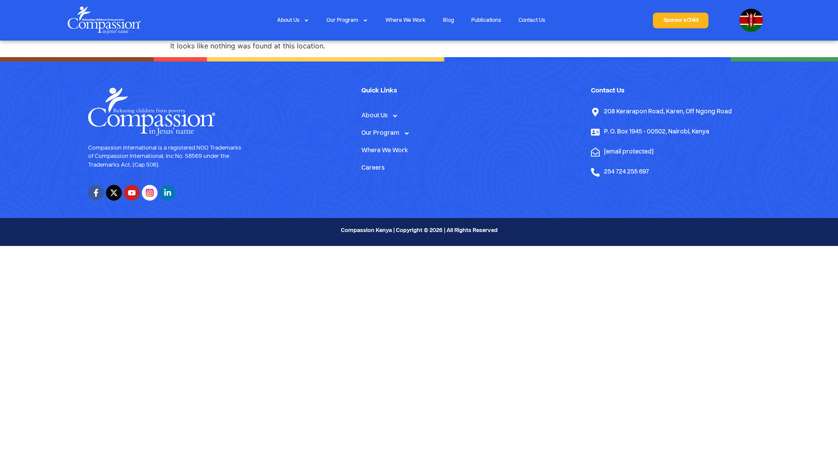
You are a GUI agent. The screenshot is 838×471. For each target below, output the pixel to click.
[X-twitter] (114, 193)
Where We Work (405, 20)
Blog (448, 20)
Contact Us (532, 20)
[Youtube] (132, 193)
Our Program (342, 20)
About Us (288, 20)
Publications (486, 20)
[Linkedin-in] (167, 193)
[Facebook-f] (96, 193)
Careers (373, 168)
